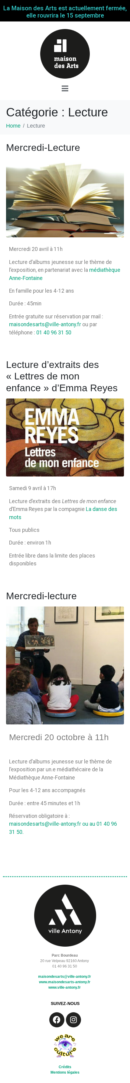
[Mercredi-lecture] (65, 665)
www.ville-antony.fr (64, 987)
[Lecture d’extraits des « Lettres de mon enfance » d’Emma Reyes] (65, 437)
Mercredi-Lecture (43, 147)
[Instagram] (73, 1019)
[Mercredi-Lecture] (65, 197)
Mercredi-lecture (41, 595)
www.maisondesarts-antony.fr (64, 982)
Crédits (65, 1067)
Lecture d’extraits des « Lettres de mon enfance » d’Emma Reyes (62, 376)
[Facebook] (56, 1019)
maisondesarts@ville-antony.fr (45, 324)
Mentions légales (65, 1072)
